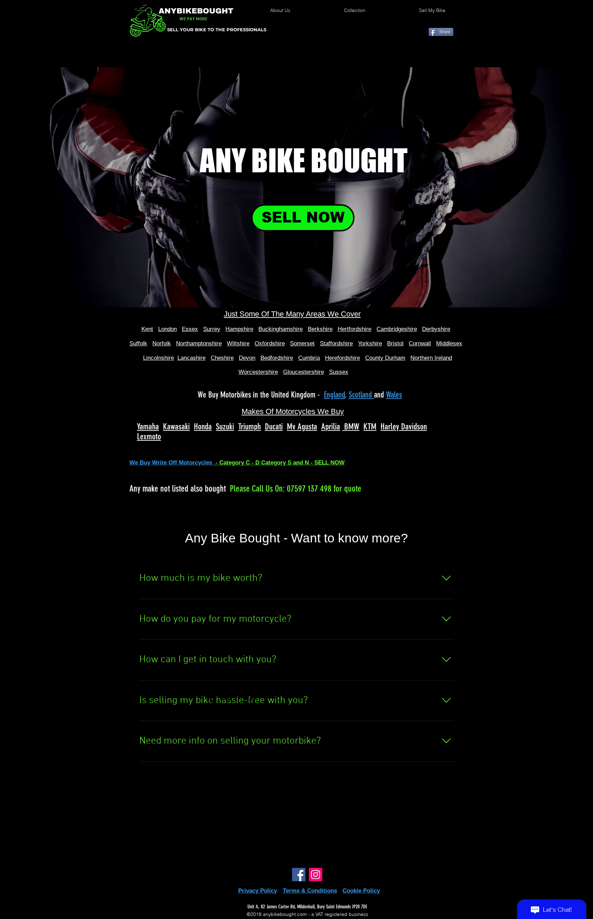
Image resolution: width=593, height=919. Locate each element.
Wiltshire (238, 343)
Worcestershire (258, 372)
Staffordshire (336, 343)
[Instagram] (315, 874)
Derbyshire (436, 329)
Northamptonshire (199, 343)
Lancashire (191, 358)
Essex (190, 329)
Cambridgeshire (396, 329)
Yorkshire (370, 343)
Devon (247, 358)
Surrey (211, 329)
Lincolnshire (158, 358)
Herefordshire (342, 358)
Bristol (395, 343)
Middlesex (449, 343)
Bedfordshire (276, 358)
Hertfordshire (354, 329)
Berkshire (320, 329)
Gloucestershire (303, 372)
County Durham (385, 358)
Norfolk (161, 343)
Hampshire (239, 329)
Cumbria (309, 358)
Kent (147, 329)
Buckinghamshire (280, 329)
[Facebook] (298, 874)
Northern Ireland (431, 358)
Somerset (302, 343)
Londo (166, 329)
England (334, 395)
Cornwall (420, 343)
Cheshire (222, 358)
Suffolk (138, 343)
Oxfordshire (270, 343)
